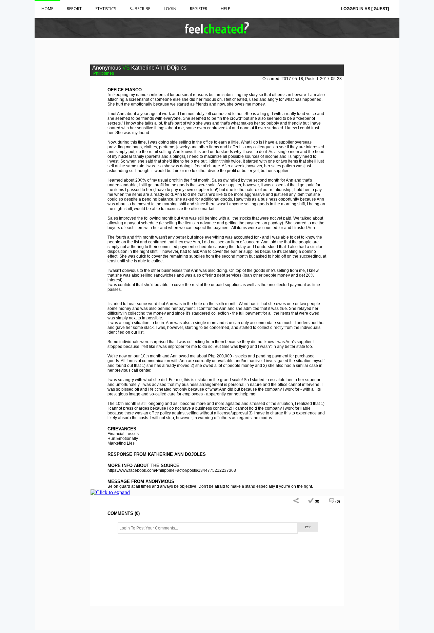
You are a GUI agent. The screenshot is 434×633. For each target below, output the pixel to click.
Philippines (103, 73)
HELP (225, 9)
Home (47, 9)
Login (170, 9)
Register (198, 9)
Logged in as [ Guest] (365, 8)
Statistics (105, 9)
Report (74, 9)
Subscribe (140, 9)
